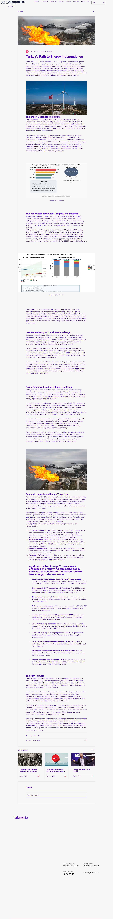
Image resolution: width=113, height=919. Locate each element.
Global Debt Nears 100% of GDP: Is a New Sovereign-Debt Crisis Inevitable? (55, 770)
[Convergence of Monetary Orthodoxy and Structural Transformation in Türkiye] (30, 759)
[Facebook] (64, 874)
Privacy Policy (87, 863)
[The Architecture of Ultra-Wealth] (83, 759)
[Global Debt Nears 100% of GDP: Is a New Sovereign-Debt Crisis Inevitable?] (56, 759)
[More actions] (86, 52)
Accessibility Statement (91, 865)
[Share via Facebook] (26, 735)
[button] (93, 11)
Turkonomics (20, 817)
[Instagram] (67, 874)
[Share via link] (39, 735)
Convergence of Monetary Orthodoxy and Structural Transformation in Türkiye (28, 770)
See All (93, 750)
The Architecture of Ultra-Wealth (81, 770)
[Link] (70, 874)
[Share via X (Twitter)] (31, 735)
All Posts (20, 11)
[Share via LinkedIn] (35, 735)
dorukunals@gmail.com (71, 865)
